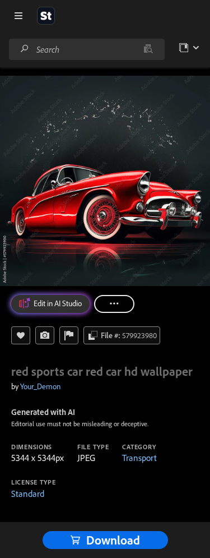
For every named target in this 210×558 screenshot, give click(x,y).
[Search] (24, 49)
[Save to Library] (20, 335)
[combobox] (86, 49)
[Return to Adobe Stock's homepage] (46, 16)
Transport (139, 457)
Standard (27, 493)
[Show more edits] (114, 304)
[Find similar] (148, 49)
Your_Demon (40, 386)
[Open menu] (18, 16)
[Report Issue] (68, 335)
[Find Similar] (44, 335)
